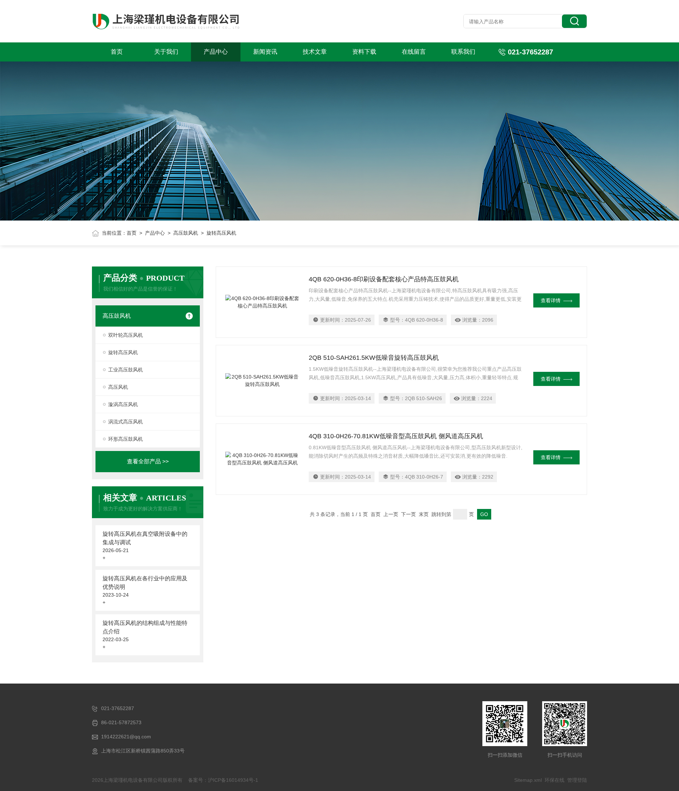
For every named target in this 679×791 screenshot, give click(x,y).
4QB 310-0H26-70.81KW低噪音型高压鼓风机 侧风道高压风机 (396, 436)
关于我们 (166, 51)
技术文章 (315, 51)
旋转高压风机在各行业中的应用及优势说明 (145, 582)
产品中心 (216, 51)
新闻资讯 (265, 51)
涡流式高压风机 (125, 421)
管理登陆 (577, 780)
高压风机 (118, 387)
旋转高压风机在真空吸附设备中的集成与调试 (145, 538)
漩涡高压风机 (123, 404)
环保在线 (554, 780)
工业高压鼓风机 (125, 370)
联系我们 (463, 51)
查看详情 (551, 300)
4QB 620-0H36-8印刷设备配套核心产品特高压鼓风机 (384, 279)
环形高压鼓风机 (125, 439)
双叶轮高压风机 (125, 335)
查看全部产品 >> (148, 461)
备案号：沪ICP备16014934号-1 (223, 780)
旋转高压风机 (123, 352)
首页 (117, 51)
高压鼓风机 (185, 233)
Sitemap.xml (528, 780)
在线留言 (414, 51)
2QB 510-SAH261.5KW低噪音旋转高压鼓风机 (374, 357)
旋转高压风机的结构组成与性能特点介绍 (145, 627)
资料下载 (364, 51)
